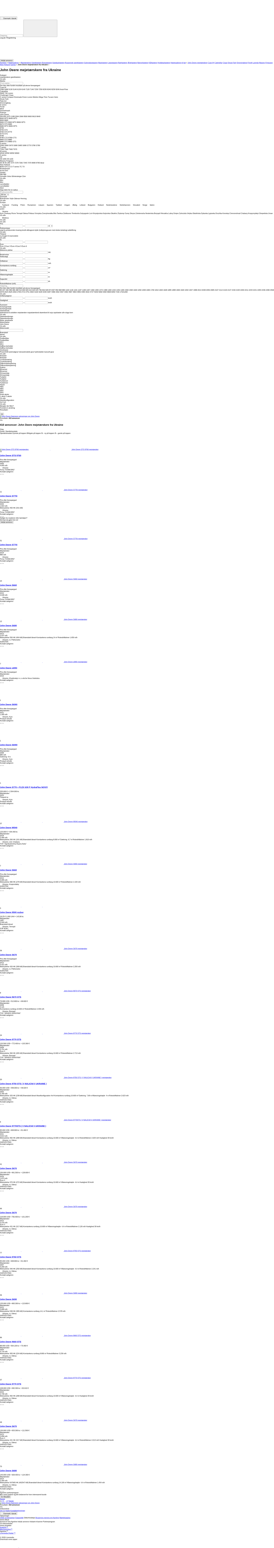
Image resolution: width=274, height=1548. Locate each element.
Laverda (255, 63)
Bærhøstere (122, 63)
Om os (2, 1511)
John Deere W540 (8, 828)
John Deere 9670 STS (10, 997)
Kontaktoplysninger (17, 1511)
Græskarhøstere (58, 63)
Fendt (250, 63)
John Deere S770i (8, 496)
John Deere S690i (8, 704)
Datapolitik (19, 1518)
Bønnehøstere (142, 63)
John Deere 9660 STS (10, 1342)
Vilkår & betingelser (7, 1518)
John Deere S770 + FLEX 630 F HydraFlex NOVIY (24, 787)
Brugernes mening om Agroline (47, 1518)
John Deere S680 (8, 625)
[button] (137, 49)
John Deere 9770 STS (10, 1039)
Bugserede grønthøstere (74, 63)
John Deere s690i (8, 668)
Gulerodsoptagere (91, 63)
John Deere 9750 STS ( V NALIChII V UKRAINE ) (23, 1084)
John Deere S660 (8, 585)
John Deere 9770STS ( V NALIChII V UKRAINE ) (23, 1126)
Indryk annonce (7, 522)
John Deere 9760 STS (10, 1257)
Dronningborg (242, 63)
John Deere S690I (8, 745)
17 (7, 1501)
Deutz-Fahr (232, 63)
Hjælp (7, 1511)
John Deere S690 (8, 1299)
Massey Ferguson (266, 63)
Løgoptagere (113, 63)
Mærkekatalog (65, 1518)
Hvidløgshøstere (164, 63)
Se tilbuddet (5, 1497)
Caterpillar (218, 63)
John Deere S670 (8, 955)
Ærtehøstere (132, 63)
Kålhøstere (153, 63)
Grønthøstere (36, 63)
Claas (225, 63)
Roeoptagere (47, 63)
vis (2, 414)
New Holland (5, 65)
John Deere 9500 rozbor (12, 912)
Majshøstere (103, 63)
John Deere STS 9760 (10, 455)
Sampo (13, 65)
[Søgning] (40, 28)
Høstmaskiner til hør (178, 63)
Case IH (211, 63)
